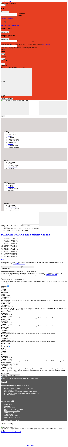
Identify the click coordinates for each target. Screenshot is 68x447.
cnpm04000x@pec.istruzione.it (23, 393)
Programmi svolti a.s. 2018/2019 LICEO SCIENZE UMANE (21, 228)
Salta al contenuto (6, 1)
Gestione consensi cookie (11, 415)
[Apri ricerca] (53, 108)
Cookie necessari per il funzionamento (11, 279)
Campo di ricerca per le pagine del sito (11, 225)
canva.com (4, 286)
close (2, 116)
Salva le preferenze (14, 375)
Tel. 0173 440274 (12, 390)
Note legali (7, 406)
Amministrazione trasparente (12, 417)
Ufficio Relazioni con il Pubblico (13, 409)
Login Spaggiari (46, 44)
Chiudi (3, 54)
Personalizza (4, 267)
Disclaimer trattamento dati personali (11, 432)
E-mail (19, 41)
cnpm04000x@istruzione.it (22, 391)
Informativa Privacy (9, 407)
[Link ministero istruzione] (8, 3)
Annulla (3, 98)
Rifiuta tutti (15, 267)
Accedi (3, 4)
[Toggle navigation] (15, 108)
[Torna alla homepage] (34, 100)
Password (20, 15)
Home (6, 227)
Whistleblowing (8, 414)
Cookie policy (8, 404)
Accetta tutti (27, 267)
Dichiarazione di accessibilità (12, 411)
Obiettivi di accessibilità (11, 412)
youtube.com (4, 346)
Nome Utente (21, 13)
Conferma (9, 98)
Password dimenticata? (7, 18)
